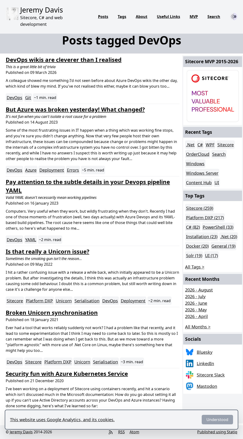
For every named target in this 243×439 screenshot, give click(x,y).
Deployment (51, 170)
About (141, 16)
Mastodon (207, 386)
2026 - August (199, 290)
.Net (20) (228, 236)
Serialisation (87, 301)
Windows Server (202, 173)
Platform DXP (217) (205, 217)
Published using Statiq (217, 432)
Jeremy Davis (21, 432)
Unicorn (64, 301)
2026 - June (196, 303)
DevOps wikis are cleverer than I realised (64, 59)
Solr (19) (194, 255)
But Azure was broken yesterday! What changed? (75, 109)
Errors (73, 170)
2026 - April (196, 316)
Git (28, 97)
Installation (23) (201, 236)
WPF (210, 145)
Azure (31, 170)
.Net (190, 145)
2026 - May (196, 310)
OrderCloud (197, 154)
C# (200, 145)
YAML (30, 239)
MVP (194, 16)
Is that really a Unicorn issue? (47, 251)
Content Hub (199, 182)
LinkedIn (205, 363)
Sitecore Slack (211, 375)
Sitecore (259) (199, 208)
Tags (122, 16)
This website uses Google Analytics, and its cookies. (62, 419)
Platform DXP (39, 301)
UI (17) (211, 255)
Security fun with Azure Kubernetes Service (67, 373)
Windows (195, 163)
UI (217, 182)
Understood (217, 419)
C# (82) (193, 227)
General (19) (223, 246)
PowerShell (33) (218, 227)
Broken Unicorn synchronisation (52, 312)
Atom (134, 432)
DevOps (14, 97)
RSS (121, 432)
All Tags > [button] (194, 267)
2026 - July (195, 296)
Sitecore (15, 301)
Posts (103, 16)
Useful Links (168, 16)
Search (213, 16)
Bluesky (204, 352)
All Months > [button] (197, 327)
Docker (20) (197, 246)
